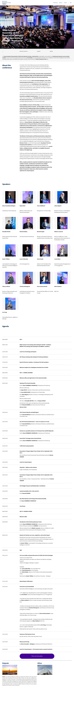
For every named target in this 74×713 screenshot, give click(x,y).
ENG (70, 2)
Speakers (38, 51)
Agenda (51, 51)
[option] (37, 27)
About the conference (24, 51)
